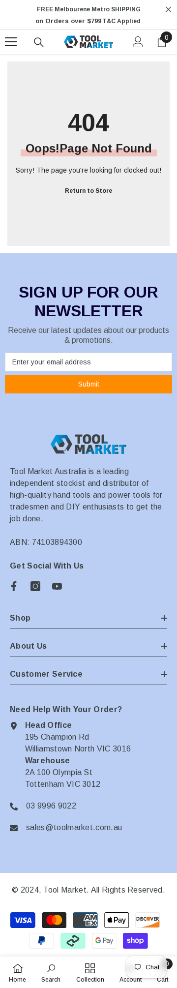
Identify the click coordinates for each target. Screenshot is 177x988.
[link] (50, 972)
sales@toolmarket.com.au (74, 827)
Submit (88, 384)
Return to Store (88, 190)
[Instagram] (35, 586)
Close (168, 9)
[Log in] (138, 41)
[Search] (39, 42)
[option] (88, 15)
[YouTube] (57, 586)
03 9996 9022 (51, 806)
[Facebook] (13, 586)
